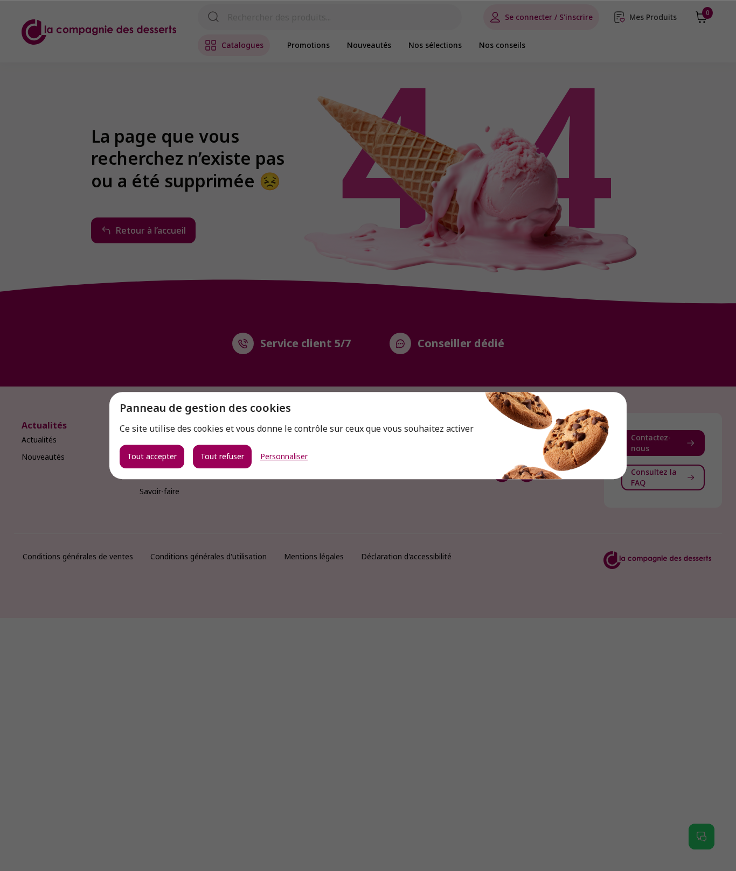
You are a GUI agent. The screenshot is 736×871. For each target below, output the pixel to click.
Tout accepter (152, 456)
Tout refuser (222, 456)
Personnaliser (284, 456)
